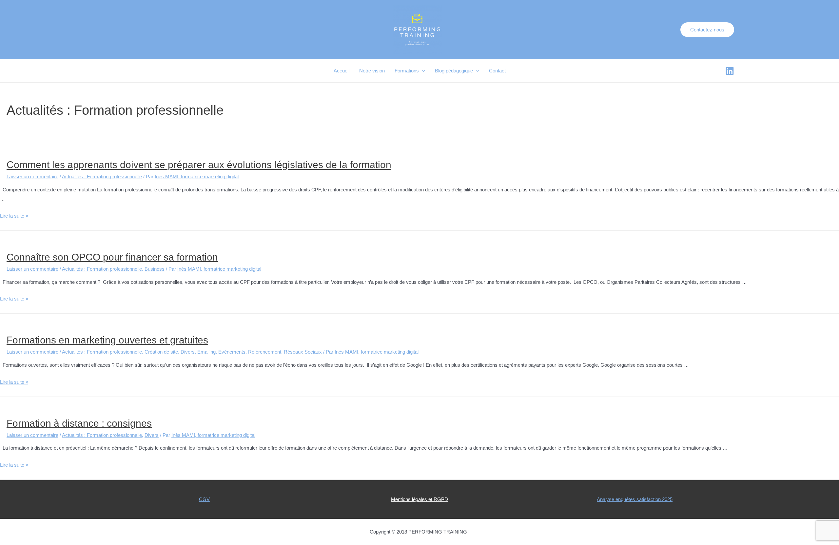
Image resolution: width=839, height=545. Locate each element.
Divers (188, 352)
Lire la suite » (14, 216)
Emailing (206, 352)
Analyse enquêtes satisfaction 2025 (635, 499)
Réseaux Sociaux (303, 352)
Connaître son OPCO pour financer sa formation (112, 257)
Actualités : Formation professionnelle (102, 176)
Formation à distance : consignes (79, 423)
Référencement (264, 352)
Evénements (231, 352)
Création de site (161, 352)
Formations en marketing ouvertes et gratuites (107, 340)
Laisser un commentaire (32, 176)
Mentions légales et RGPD (419, 499)
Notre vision (372, 70)
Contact (497, 70)
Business (155, 269)
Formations (407, 70)
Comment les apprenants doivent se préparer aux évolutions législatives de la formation (199, 164)
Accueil (341, 70)
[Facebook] (729, 71)
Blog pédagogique (454, 70)
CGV (204, 499)
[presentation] (422, 70)
